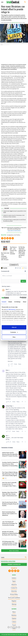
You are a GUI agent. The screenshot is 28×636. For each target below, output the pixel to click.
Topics (14, 581)
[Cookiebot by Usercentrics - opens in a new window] (20, 298)
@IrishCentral (15, 22)
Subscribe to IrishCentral (14, 230)
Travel (14, 625)
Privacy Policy (14, 594)
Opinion (14, 618)
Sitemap (14, 604)
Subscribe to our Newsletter (14, 564)
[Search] (25, 2)
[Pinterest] (18, 571)
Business (14, 615)
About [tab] (24, 301)
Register (14, 601)
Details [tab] (10, 301)
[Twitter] (12, 571)
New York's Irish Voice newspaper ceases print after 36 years (5, 256)
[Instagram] (15, 571)
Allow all (14, 327)
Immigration (10, 235)
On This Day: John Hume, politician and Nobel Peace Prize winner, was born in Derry (22, 252)
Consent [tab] (4, 301)
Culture (14, 622)
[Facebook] (9, 571)
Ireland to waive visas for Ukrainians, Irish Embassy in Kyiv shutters (13, 216)
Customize (13, 332)
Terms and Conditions (14, 597)
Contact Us (14, 588)
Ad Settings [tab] (17, 301)
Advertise (14, 591)
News (14, 612)
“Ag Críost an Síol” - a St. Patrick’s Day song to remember (13, 250)
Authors (14, 578)
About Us (14, 584)
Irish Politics (17, 235)
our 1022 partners (11, 309)
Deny (14, 337)
